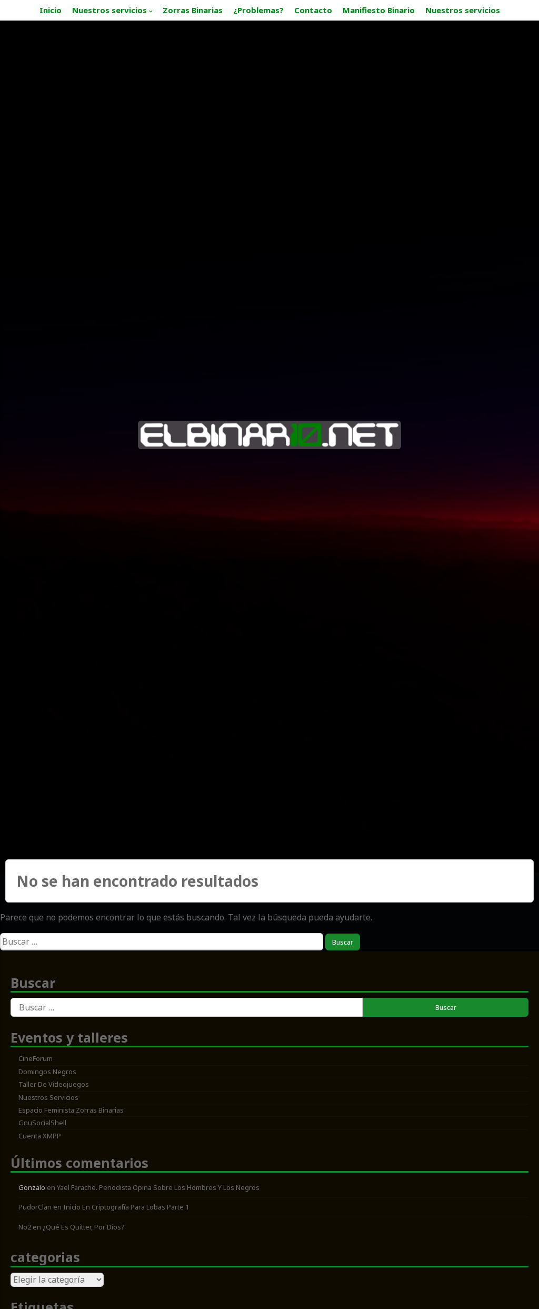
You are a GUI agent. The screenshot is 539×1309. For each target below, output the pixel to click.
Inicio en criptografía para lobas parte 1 (126, 1207)
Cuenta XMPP (39, 1136)
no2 (24, 1227)
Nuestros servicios (109, 10)
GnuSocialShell (42, 1122)
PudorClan (35, 1207)
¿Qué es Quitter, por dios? (84, 1227)
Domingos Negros (47, 1071)
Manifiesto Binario (379, 10)
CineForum (35, 1058)
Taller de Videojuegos (53, 1084)
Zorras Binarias (193, 10)
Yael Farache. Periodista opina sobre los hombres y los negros (158, 1187)
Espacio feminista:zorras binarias (71, 1110)
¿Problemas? (258, 10)
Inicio (50, 10)
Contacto (313, 10)
